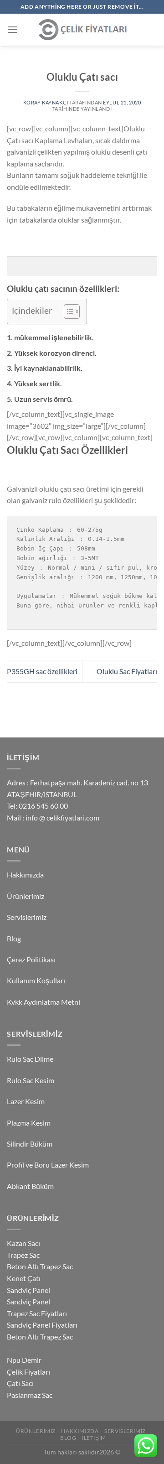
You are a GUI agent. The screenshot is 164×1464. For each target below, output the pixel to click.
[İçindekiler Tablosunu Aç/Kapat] (67, 311)
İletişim (94, 1437)
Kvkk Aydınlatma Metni (43, 1001)
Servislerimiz (26, 917)
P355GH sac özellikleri (42, 671)
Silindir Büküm (29, 1143)
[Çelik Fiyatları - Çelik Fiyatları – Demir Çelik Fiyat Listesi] (82, 30)
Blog (14, 938)
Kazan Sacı (23, 1243)
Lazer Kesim (26, 1101)
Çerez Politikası (31, 959)
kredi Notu (13, 1350)
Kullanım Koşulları (36, 980)
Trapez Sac (23, 1255)
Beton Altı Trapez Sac (40, 1266)
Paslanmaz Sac (29, 1395)
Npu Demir (24, 1359)
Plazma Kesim (29, 1122)
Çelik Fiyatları (28, 1371)
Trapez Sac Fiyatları (37, 1313)
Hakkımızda (25, 874)
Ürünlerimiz (25, 896)
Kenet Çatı (24, 1278)
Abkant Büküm (30, 1186)
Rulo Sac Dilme (30, 1058)
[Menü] (12, 29)
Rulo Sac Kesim (30, 1080)
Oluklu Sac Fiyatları (127, 671)
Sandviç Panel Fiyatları (42, 1324)
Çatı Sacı (20, 1383)
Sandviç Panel (28, 1290)
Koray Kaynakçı (45, 102)
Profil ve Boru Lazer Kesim (48, 1164)
